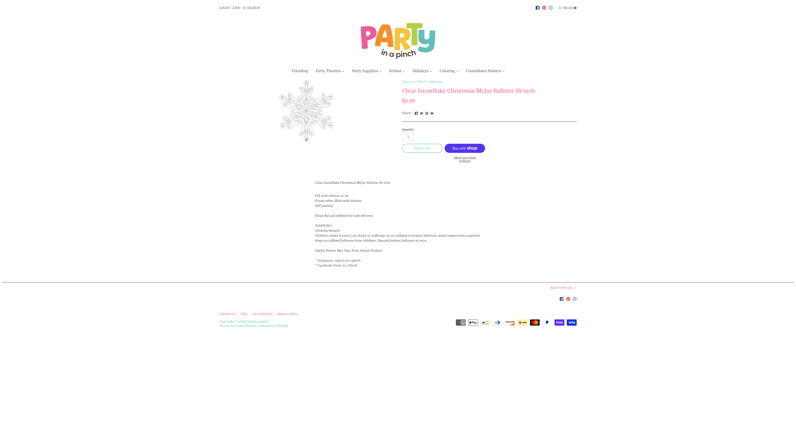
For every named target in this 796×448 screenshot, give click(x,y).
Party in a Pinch (414, 82)
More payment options (465, 159)
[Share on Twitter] (421, 112)
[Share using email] (431, 112)
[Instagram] (551, 8)
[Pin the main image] (426, 112)
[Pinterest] (544, 8)
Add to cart (422, 148)
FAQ (243, 314)
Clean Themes (246, 326)
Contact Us (228, 314)
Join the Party (262, 314)
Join (236, 8)
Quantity (408, 129)
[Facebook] (538, 8)
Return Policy (287, 314)
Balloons (435, 82)
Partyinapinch (257, 321)
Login (224, 8)
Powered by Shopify (273, 326)
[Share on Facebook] (416, 112)
